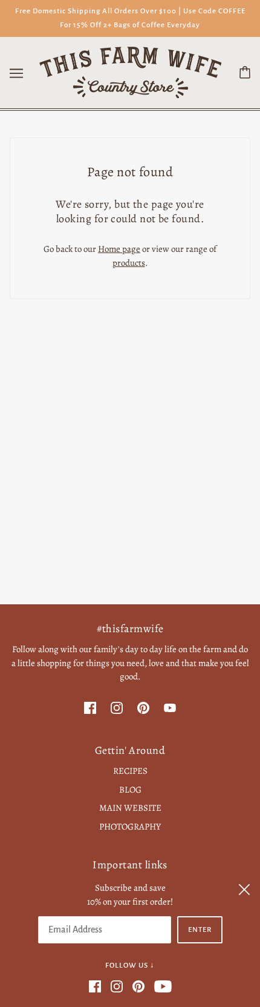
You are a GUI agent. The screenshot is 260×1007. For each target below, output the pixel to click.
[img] (90, 707)
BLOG (130, 790)
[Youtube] (160, 985)
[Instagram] (117, 985)
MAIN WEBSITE (130, 808)
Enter (200, 930)
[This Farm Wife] (130, 71)
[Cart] (245, 72)
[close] (244, 887)
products (128, 263)
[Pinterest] (138, 985)
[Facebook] (97, 985)
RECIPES (130, 771)
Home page (119, 249)
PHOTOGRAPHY (130, 826)
